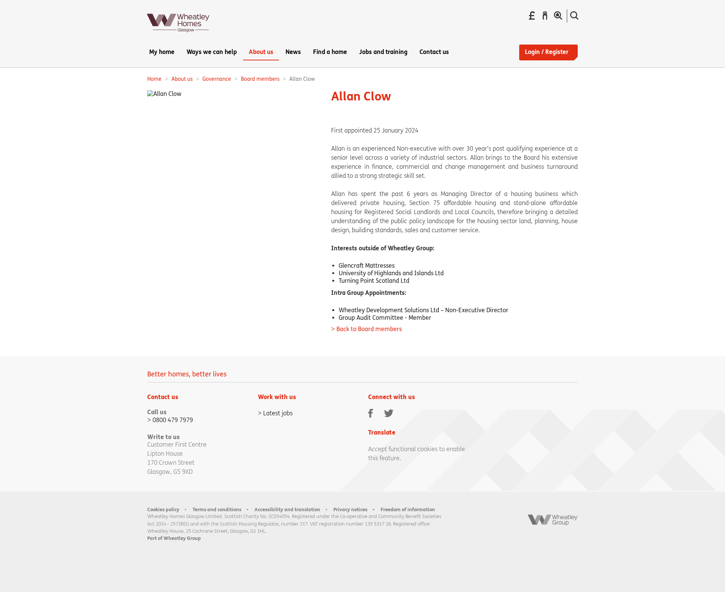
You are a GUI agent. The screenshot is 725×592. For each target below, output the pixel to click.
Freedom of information (408, 509)
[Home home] (178, 34)
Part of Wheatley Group (174, 538)
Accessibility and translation (287, 509)
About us (182, 79)
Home (154, 79)
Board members (260, 79)
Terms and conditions (217, 509)
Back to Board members (369, 329)
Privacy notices (350, 509)
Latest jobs (278, 413)
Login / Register (546, 51)
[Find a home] (558, 15)
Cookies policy (163, 509)
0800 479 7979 (173, 420)
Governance (216, 79)
